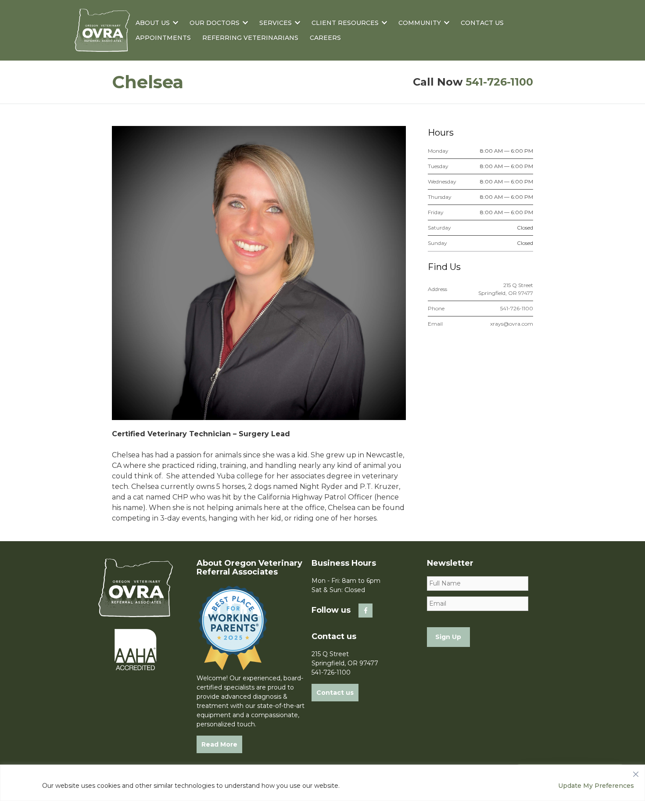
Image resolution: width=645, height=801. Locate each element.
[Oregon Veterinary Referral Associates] (102, 45)
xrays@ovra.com (511, 323)
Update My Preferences (596, 786)
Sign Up (448, 637)
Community (419, 23)
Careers (325, 38)
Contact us (335, 693)
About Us (153, 23)
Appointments (163, 38)
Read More (219, 744)
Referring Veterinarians (250, 38)
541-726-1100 (499, 81)
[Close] (636, 772)
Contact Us (482, 23)
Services (275, 23)
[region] (322, 783)
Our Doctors (215, 23)
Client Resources (345, 23)
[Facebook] (365, 610)
